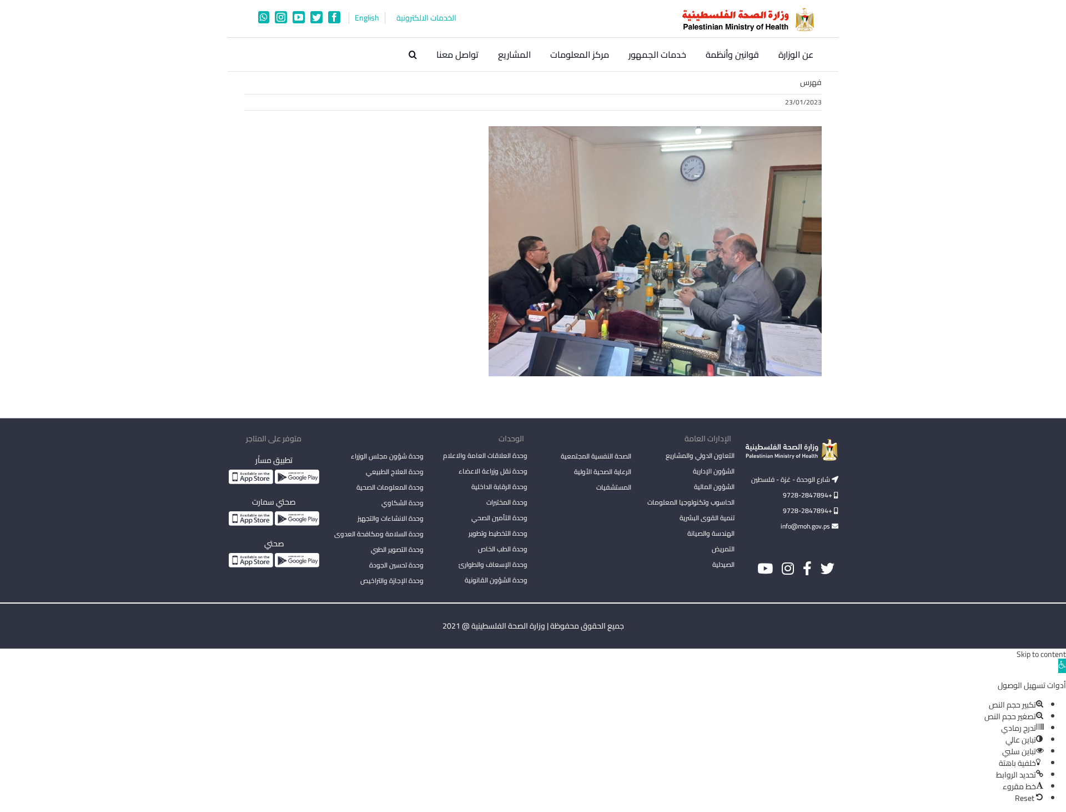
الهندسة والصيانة (711, 533)
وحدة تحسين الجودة (396, 565)
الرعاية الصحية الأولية (602, 471)
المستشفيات (613, 487)
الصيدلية (723, 564)
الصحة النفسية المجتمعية (596, 456)
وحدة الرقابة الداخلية (499, 486)
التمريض (723, 548)
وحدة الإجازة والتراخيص (392, 580)
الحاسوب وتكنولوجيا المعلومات (691, 502)
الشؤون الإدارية (714, 471)
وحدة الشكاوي (402, 502)
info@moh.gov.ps (806, 526)
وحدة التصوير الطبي (397, 549)
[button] (413, 54)
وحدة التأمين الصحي (499, 517)
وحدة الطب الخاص (502, 548)
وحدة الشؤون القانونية (496, 580)
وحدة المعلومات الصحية (390, 487)
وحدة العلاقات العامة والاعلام (485, 455)
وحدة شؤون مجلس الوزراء (387, 456)
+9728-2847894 (808, 495)
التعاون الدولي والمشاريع (700, 455)
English (367, 18)
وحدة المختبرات (506, 502)
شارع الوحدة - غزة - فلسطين (791, 479)
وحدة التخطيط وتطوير (498, 533)
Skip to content (1041, 654)
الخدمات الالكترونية (426, 18)
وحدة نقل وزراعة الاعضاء (493, 471)
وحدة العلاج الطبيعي (395, 471)
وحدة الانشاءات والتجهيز (391, 518)
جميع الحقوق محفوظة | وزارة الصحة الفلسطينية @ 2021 (533, 626)
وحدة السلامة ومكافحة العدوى (379, 533)
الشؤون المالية (714, 486)
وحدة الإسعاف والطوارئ (493, 564)
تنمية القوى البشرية (707, 517)
